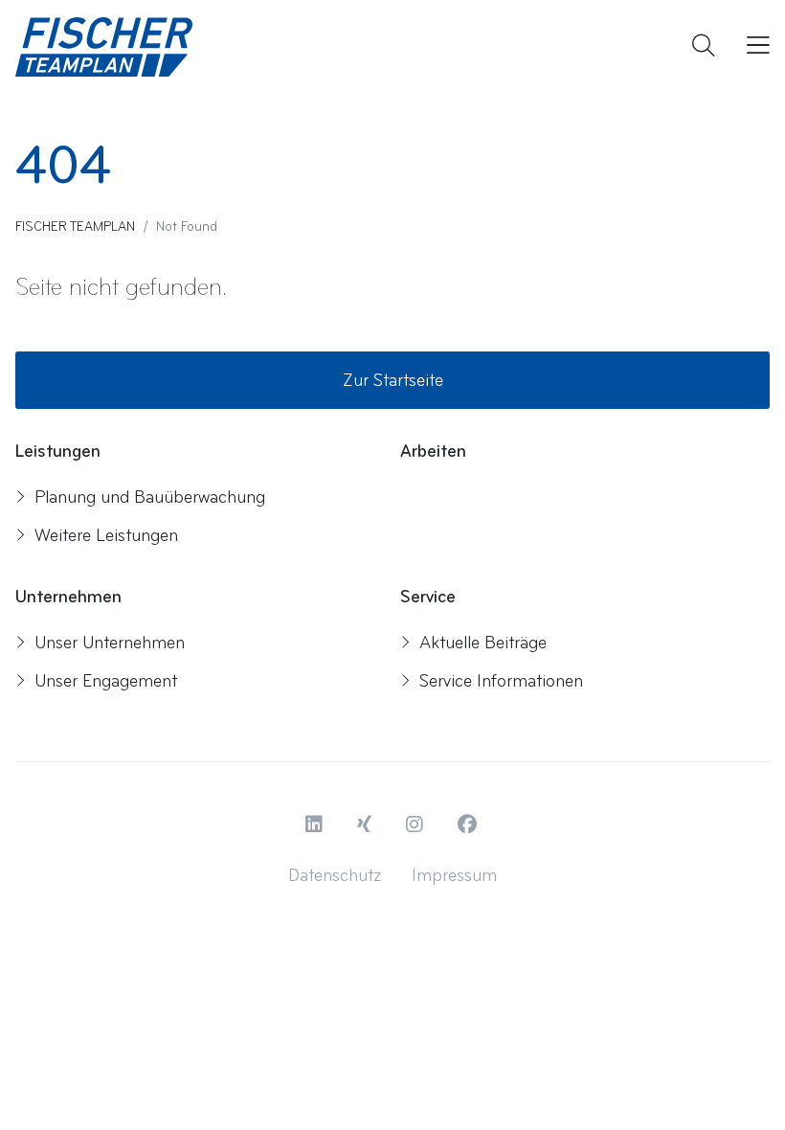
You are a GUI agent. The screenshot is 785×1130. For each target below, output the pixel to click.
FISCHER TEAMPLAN (75, 226)
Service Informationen (501, 680)
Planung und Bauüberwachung (149, 497)
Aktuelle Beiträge (483, 642)
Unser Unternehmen (109, 642)
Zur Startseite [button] (393, 380)
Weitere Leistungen (106, 535)
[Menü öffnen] (754, 47)
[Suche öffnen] (704, 47)
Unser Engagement (105, 680)
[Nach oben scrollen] (732, 1085)
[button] (315, 825)
